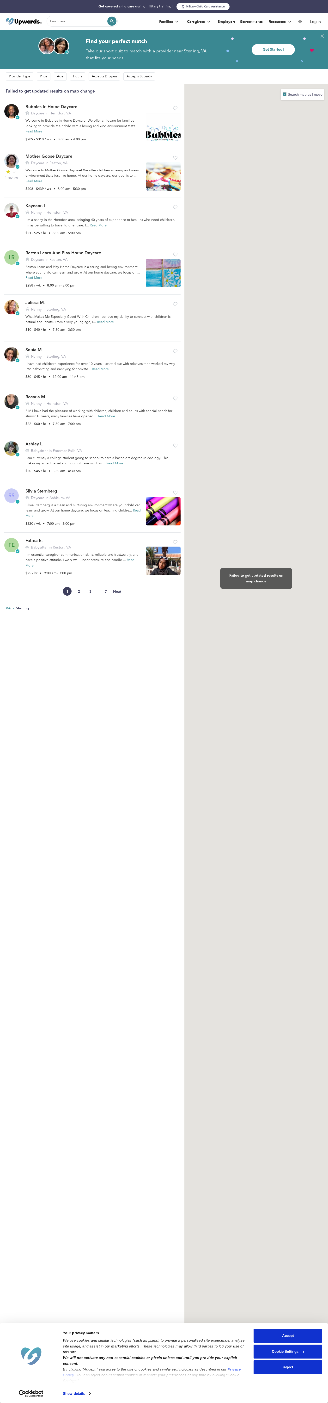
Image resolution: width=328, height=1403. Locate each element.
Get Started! (273, 49)
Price (43, 76)
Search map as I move (304, 94)
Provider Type (19, 76)
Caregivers (196, 21)
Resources (278, 21)
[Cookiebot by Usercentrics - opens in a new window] (31, 1393)
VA (9, 608)
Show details (74, 1393)
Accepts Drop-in (104, 76)
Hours (77, 76)
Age (60, 76)
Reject (288, 1367)
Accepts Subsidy (139, 76)
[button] (175, 108)
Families (166, 21)
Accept (288, 1336)
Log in (315, 21)
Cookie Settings (285, 1351)
